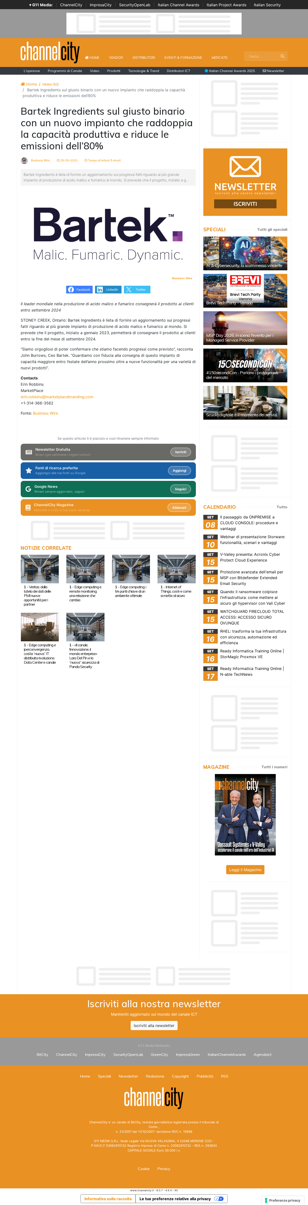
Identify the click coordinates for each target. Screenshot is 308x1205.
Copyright (180, 1076)
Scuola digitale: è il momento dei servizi (241, 414)
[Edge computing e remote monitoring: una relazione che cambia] (85, 568)
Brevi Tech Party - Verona (229, 302)
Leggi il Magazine (245, 869)
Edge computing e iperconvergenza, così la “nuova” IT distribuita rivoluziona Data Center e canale (40, 653)
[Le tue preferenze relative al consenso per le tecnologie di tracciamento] (283, 1200)
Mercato (220, 57)
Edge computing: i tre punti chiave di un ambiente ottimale (130, 591)
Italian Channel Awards (178, 4)
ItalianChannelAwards (227, 1054)
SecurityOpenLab (134, 4)
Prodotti (113, 71)
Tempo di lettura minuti (104, 160)
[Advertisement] (154, 976)
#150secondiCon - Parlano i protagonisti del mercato (242, 375)
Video (94, 71)
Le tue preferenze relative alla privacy (175, 1198)
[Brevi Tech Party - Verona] (245, 291)
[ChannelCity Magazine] (245, 814)
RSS (224, 1076)
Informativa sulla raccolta (108, 1198)
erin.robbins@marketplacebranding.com (57, 396)
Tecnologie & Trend (143, 71)
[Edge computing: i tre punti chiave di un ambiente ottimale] (131, 568)
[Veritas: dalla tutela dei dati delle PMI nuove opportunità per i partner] (40, 568)
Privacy (163, 1168)
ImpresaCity (101, 4)
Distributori (144, 57)
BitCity (42, 1054)
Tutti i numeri (274, 766)
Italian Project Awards (226, 4)
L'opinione (32, 71)
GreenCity (159, 1054)
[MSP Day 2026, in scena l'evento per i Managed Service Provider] (245, 328)
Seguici (180, 489)
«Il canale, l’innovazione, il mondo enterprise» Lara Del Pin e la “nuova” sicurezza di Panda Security (84, 655)
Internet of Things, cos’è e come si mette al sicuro (175, 591)
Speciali (104, 1076)
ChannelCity (71, 4)
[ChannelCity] (50, 52)
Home (96, 57)
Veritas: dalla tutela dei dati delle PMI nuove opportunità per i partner (37, 595)
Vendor (116, 57)
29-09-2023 (68, 160)
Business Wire (40, 160)
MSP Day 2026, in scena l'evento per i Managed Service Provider (239, 337)
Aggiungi (179, 470)
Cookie (144, 1168)
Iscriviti (180, 452)
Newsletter (275, 71)
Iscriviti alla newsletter (154, 1025)
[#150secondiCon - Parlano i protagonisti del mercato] (245, 365)
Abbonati (179, 508)
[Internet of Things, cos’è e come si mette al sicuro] (176, 568)
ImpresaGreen (188, 1054)
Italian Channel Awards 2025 (231, 71)
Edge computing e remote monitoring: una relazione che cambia (85, 593)
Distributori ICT (178, 71)
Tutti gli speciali (272, 229)
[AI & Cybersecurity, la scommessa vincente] (245, 253)
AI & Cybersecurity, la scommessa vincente (244, 265)
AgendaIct (263, 1054)
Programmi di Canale (65, 71)
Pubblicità (205, 1076)
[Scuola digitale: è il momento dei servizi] (245, 403)
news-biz (50, 84)
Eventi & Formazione (183, 57)
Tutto (281, 506)
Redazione (155, 1076)
